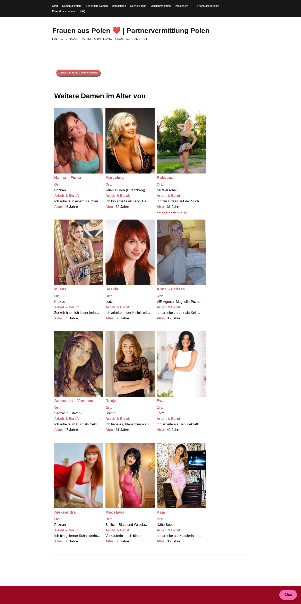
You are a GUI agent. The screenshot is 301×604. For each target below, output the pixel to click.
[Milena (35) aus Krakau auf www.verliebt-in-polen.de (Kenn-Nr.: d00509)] (78, 252)
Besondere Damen (97, 5)
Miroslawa (114, 512)
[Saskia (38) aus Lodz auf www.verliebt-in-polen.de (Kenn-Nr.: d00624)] (130, 252)
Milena (60, 289)
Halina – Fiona (67, 177)
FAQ (82, 11)
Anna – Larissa (171, 289)
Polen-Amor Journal (64, 11)
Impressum (181, 5)
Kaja (161, 512)
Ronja (111, 401)
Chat (288, 594)
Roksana (165, 177)
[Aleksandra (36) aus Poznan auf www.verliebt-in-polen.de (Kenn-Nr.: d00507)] (78, 475)
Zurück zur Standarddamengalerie (78, 72)
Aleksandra (65, 512)
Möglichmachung (160, 5)
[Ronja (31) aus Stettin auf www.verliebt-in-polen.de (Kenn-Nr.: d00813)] (130, 364)
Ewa (161, 401)
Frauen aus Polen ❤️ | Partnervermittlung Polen (130, 30)
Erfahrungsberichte (208, 5)
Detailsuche (119, 5)
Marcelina (114, 177)
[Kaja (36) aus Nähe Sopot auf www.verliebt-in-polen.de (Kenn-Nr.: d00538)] (181, 475)
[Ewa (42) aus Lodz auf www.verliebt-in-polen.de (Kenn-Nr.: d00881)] (181, 364)
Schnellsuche (138, 5)
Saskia (111, 289)
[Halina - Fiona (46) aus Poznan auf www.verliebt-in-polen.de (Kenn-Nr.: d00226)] (78, 141)
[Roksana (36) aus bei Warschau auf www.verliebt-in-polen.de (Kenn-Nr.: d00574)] (181, 141)
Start (55, 5)
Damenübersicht (71, 5)
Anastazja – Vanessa (73, 401)
